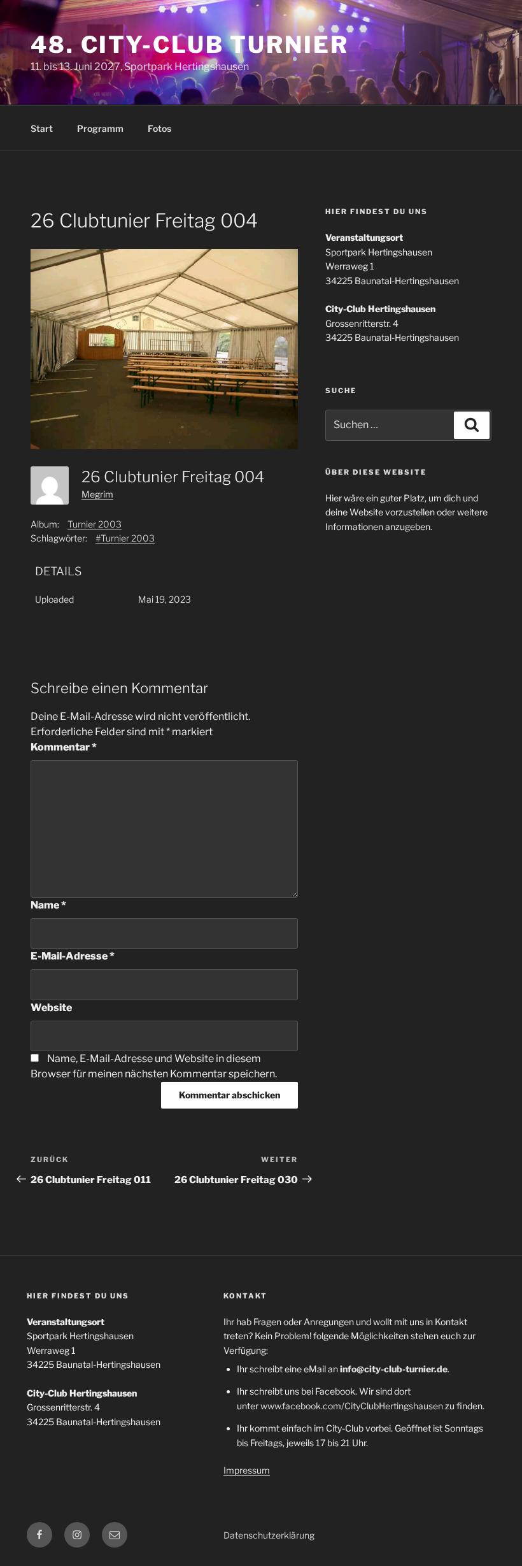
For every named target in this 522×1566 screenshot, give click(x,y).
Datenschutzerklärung (268, 1535)
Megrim (97, 494)
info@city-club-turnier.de (394, 1368)
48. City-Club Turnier (189, 45)
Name (48, 905)
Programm (100, 128)
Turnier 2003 (94, 524)
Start (42, 128)
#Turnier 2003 (125, 538)
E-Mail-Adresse (73, 956)
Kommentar (64, 747)
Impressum (246, 1470)
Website (51, 1008)
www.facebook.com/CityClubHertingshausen (351, 1405)
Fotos (159, 128)
